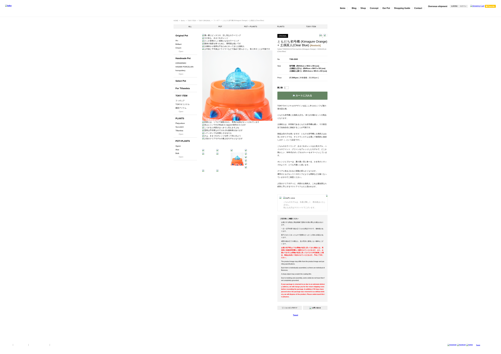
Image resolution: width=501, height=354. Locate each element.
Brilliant (178, 44)
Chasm (178, 48)
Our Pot (386, 8)
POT (220, 26)
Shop (363, 8)
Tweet (295, 315)
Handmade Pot (183, 58)
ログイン (463, 6)
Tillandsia (179, 130)
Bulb (177, 153)
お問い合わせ (316, 308)
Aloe (177, 150)
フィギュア (180, 101)
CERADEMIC (180, 63)
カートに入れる (303, 95)
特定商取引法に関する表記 (39, 345)
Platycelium (180, 123)
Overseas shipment (437, 6)
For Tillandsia (182, 88)
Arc (176, 40)
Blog (354, 8)
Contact (418, 8)
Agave (178, 146)
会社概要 (8, 345)
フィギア (216, 20)
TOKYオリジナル (182, 104)
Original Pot (181, 35)
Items (342, 8)
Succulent (179, 127)
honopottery (180, 70)
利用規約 (55, 345)
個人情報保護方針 (20, 345)
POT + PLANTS (250, 26)
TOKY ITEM (192, 21)
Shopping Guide (402, 8)
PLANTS (280, 26)
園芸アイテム (180, 108)
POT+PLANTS (182, 141)
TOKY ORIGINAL (205, 21)
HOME (176, 21)
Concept (374, 8)
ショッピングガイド (290, 308)
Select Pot (180, 81)
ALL (190, 26)
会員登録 (454, 6)
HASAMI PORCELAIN (184, 67)
